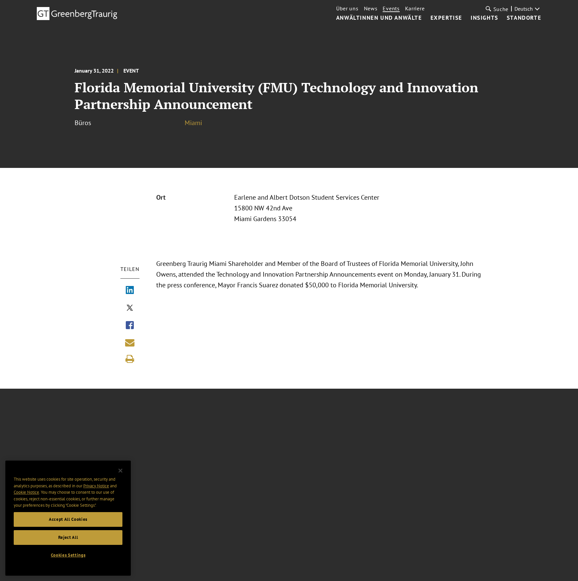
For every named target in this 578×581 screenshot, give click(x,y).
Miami (193, 122)
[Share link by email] (129, 342)
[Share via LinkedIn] (130, 290)
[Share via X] (130, 308)
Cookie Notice (26, 492)
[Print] (129, 359)
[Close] (120, 471)
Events (391, 8)
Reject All (68, 537)
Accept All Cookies (68, 519)
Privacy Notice (96, 485)
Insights (484, 18)
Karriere (415, 8)
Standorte (524, 18)
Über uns (347, 8)
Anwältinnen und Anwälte (379, 18)
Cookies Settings (68, 555)
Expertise (446, 18)
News (371, 8)
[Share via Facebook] (130, 325)
